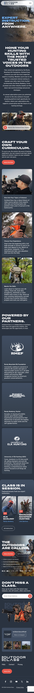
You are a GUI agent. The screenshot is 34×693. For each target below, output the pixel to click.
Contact (11, 665)
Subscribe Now (8, 162)
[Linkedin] (27, 682)
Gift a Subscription (23, 554)
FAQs (3, 665)
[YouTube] (16, 682)
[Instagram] (11, 682)
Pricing (20, 665)
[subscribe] (30, 596)
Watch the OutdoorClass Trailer (18, 128)
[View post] (8, 645)
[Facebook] (5, 682)
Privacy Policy (20, 687)
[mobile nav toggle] (30, 3)
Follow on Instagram (19, 635)
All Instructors (8, 528)
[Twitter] (22, 682)
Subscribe (7, 671)
